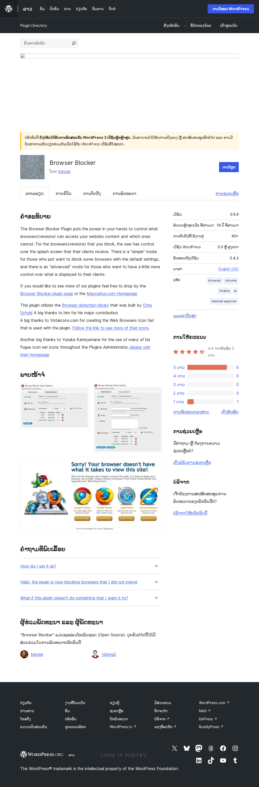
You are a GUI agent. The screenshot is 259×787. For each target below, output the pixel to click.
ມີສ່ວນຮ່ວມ (162, 703)
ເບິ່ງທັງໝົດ (230, 411)
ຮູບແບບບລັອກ (75, 727)
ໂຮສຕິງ (25, 719)
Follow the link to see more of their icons (110, 327)
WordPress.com (214, 703)
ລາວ (71, 755)
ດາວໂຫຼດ (228, 167)
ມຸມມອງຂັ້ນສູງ (185, 315)
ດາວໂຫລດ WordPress (230, 9)
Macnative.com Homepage (112, 293)
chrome (231, 280)
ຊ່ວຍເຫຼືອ (116, 711)
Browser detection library (85, 305)
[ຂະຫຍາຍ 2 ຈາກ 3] (155, 390)
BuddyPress (211, 727)
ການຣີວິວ (63, 193)
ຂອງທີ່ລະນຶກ (165, 727)
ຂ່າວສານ (27, 711)
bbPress (208, 719)
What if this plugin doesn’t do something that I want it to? (74, 598)
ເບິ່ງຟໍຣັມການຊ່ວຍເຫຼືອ (192, 462)
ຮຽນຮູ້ (114, 703)
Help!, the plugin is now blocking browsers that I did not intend (78, 582)
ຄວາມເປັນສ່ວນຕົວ (33, 727)
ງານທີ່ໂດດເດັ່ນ (75, 703)
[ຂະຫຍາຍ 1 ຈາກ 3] (82, 390)
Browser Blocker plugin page (46, 293)
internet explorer (224, 301)
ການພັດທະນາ (124, 193)
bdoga (64, 171)
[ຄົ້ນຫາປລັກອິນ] (74, 43)
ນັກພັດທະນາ (119, 719)
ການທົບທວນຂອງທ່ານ (191, 411)
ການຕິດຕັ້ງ (92, 193)
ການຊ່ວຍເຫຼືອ (227, 193)
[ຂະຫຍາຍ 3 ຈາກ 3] (155, 463)
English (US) (229, 269)
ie (235, 291)
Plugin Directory (33, 25)
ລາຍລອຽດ (35, 193)
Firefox (225, 291)
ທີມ (67, 711)
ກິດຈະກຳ (161, 711)
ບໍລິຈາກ (162, 719)
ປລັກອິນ (70, 719)
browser (214, 280)
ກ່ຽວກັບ (26, 703)
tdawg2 (109, 654)
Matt (205, 711)
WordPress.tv (123, 727)
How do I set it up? (38, 566)
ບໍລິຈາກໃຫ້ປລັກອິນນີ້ (190, 512)
